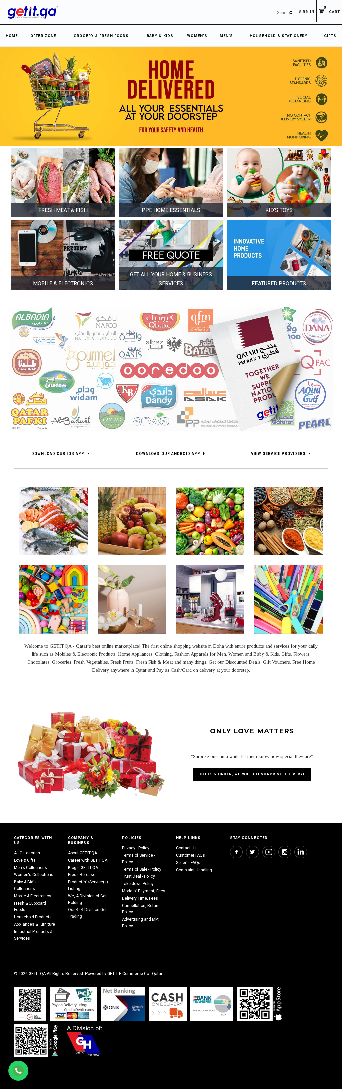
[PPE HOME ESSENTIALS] (171, 182)
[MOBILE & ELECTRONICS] (63, 255)
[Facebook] (236, 852)
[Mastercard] (123, 1003)
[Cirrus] (84, 1040)
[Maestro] (260, 1003)
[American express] (168, 1003)
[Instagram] (285, 852)
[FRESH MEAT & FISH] (63, 182)
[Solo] (37, 1040)
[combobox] (282, 13)
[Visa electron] (211, 1003)
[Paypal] (30, 1003)
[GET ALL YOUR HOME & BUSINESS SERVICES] (171, 255)
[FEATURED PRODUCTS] (279, 255)
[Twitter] (252, 852)
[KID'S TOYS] (279, 182)
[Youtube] (269, 852)
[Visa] (73, 1003)
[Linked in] (301, 852)
